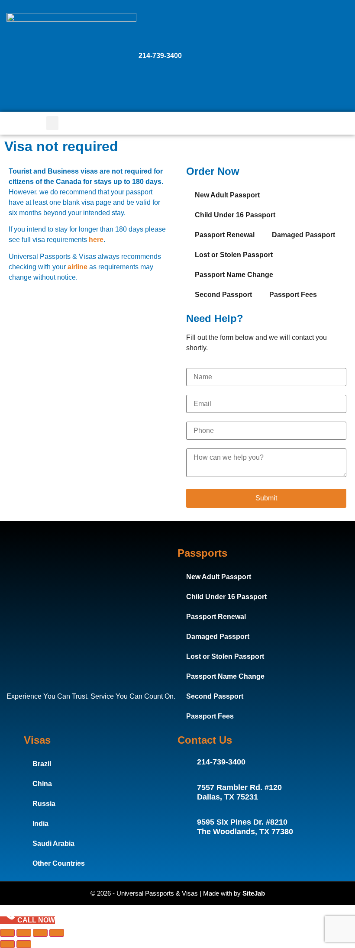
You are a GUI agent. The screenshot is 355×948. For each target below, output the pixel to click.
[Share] (40, 933)
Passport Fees (293, 294)
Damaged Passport (303, 235)
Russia (43, 803)
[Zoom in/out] (7, 933)
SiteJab (253, 893)
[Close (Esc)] (56, 933)
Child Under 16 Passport (235, 215)
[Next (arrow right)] (23, 944)
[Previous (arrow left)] (7, 944)
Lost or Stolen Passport (234, 254)
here (96, 239)
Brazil (41, 763)
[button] (52, 123)
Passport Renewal (225, 235)
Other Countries (58, 863)
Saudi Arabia (53, 843)
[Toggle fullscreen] (23, 933)
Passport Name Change (234, 274)
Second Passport (223, 294)
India (40, 823)
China (42, 783)
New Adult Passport (227, 195)
